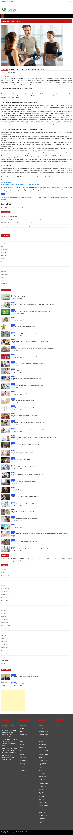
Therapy (3, 277)
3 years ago (15, 402)
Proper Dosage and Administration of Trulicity (23, 407)
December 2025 (5, 575)
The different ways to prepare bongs (21, 459)
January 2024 (4, 619)
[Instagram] (68, 1)
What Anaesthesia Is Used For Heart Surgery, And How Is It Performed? (30, 526)
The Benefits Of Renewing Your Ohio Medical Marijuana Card (27, 422)
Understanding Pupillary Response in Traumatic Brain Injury (55, 197)
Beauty (12, 16)
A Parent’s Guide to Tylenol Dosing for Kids (23, 400)
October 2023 (4, 622)
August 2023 (4, 629)
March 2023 (4, 641)
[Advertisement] (13, 700)
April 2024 (3, 616)
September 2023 (5, 625)
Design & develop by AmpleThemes (20, 832)
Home (6, 16)
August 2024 (4, 607)
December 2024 (5, 594)
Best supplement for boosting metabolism (22, 452)
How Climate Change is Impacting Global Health (24, 415)
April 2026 (3, 572)
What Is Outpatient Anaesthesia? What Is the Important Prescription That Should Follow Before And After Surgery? (39, 534)
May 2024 (3, 613)
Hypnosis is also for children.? (19, 684)
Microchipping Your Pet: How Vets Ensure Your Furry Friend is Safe (29, 341)
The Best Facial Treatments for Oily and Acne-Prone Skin (16, 229)
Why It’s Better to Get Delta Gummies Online (23, 326)
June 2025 (4, 582)
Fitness (3, 258)
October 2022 (4, 654)
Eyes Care (39, 16)
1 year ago (15, 320)
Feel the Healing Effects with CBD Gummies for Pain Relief (27, 385)
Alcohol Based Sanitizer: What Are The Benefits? (24, 466)
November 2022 (5, 650)
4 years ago (15, 453)
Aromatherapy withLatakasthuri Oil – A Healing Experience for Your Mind (31, 356)
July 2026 (3, 569)
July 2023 (3, 632)
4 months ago (15, 305)
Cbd (2, 246)
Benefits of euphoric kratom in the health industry (24, 503)
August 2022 (4, 660)
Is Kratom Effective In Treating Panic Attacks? (23, 481)
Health (46, 16)
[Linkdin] (70, 1)
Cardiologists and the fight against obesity (22, 393)
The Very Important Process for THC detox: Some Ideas (26, 444)
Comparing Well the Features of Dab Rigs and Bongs (25, 496)
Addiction (3, 240)
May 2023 (3, 635)
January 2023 (4, 644)
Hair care (3, 265)
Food (2, 261)
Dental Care (18, 16)
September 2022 (5, 657)
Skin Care (3, 271)
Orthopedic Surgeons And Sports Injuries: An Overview (26, 378)
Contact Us (63, 16)
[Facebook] (63, 1)
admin (21, 298)
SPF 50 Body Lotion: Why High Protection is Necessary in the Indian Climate (21, 222)
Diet (25, 16)
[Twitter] (66, 1)
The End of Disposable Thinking (9, 216)
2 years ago (15, 328)
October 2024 (4, 600)
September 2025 (5, 579)
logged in (10, 207)
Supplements (4, 274)
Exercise (31, 16)
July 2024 (3, 610)
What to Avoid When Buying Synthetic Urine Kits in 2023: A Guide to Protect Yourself (34, 437)
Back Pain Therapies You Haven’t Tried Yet (22, 511)
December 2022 (5, 647)
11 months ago (16, 313)
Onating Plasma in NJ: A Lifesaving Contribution (24, 333)
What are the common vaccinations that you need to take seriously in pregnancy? (32, 348)
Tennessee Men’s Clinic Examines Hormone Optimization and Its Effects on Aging (22, 219)
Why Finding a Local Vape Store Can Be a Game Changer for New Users (20, 226)
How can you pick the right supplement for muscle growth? (27, 489)
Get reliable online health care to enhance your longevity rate (27, 474)
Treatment (54, 16)
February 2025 (5, 588)
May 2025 (3, 585)
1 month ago (15, 298)
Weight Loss (4, 283)
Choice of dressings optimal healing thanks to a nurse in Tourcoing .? (29, 548)
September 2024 (5, 604)
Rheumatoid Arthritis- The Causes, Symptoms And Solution (27, 370)
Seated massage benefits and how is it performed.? (24, 676)
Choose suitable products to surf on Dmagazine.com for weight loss (29, 430)
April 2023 (3, 638)
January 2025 (4, 591)
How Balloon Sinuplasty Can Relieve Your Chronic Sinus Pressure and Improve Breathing (35, 319)
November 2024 (5, 597)
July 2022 (3, 663)
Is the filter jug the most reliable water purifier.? (24, 541)
